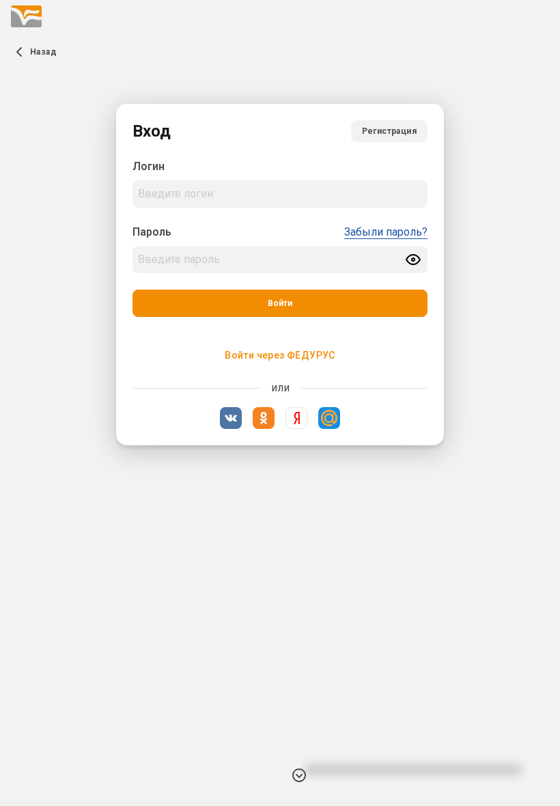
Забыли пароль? (386, 231)
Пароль (151, 231)
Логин (148, 166)
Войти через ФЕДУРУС (280, 355)
